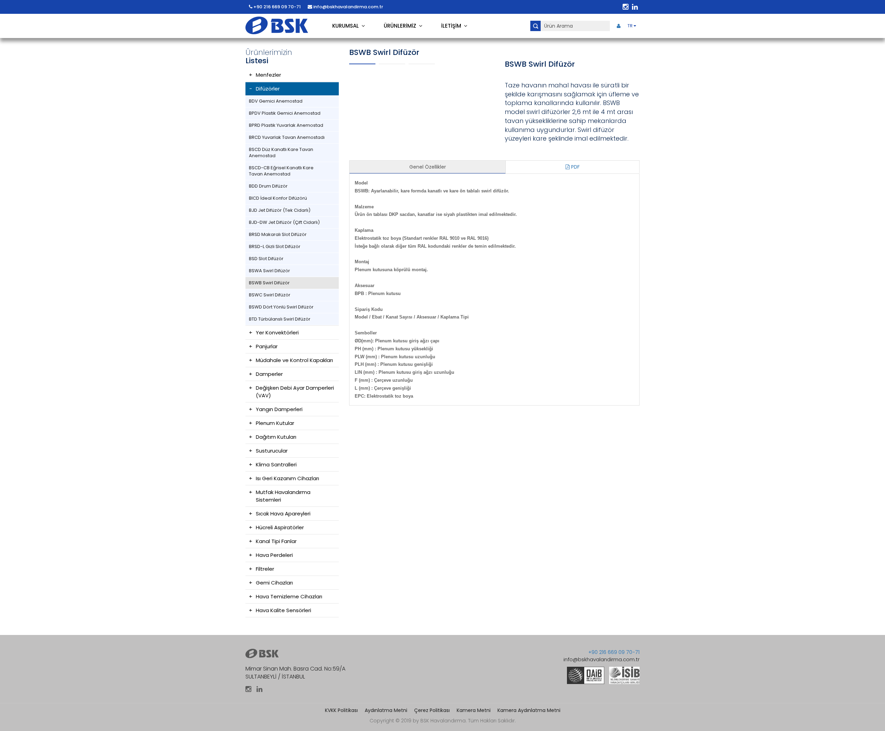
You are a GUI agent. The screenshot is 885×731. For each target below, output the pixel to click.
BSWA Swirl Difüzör (269, 270)
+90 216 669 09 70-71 (276, 6)
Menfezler (268, 74)
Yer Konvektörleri (277, 332)
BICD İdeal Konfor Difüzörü (278, 198)
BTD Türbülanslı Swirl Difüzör (279, 319)
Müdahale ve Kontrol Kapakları (294, 360)
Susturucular (272, 450)
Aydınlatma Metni (386, 710)
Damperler (269, 374)
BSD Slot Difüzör (266, 258)
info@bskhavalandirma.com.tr (347, 6)
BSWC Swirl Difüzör (269, 295)
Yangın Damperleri (279, 409)
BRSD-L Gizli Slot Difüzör (274, 246)
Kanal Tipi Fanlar (276, 541)
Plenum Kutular (275, 423)
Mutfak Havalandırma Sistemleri (283, 495)
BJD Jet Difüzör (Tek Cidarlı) (279, 210)
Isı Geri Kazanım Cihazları (287, 478)
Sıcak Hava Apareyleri (283, 513)
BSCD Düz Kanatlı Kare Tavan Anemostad (281, 152)
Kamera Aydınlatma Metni (528, 710)
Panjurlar (267, 346)
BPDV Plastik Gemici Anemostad (284, 113)
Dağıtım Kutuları (276, 436)
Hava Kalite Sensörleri (283, 610)
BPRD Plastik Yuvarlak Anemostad (286, 125)
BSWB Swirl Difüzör (269, 282)
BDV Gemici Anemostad (275, 101)
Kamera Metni (474, 710)
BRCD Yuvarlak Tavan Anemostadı (287, 137)
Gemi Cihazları (274, 582)
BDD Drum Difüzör (268, 186)
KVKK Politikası (341, 710)
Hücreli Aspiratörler (280, 527)
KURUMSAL (347, 25)
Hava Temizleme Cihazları (289, 596)
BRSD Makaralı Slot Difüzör (278, 234)
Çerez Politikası (432, 710)
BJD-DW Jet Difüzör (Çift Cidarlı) (284, 222)
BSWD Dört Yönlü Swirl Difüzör (281, 307)
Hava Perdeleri (274, 555)
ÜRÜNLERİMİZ (401, 25)
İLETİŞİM (452, 25)
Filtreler (265, 568)
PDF (575, 166)
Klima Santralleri (276, 464)
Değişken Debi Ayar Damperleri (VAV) (295, 391)
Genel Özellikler (427, 166)
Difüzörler (268, 88)
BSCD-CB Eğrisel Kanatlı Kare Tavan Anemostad (281, 170)
